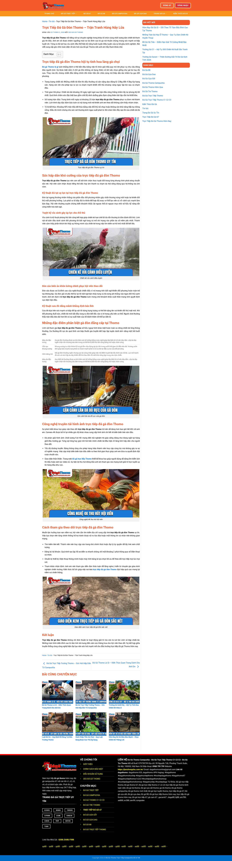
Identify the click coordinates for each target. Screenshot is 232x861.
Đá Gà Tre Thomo (149, 91)
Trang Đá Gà (159, 14)
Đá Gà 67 (87, 14)
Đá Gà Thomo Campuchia (153, 83)
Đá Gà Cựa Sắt (148, 78)
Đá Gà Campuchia (119, 14)
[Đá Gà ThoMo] (54, 5)
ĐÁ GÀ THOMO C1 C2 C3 (93, 800)
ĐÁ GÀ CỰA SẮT (90, 815)
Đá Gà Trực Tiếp (68, 14)
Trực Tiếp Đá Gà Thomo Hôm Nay (156, 121)
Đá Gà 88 (101, 14)
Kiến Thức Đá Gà (180, 14)
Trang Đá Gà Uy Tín (150, 113)
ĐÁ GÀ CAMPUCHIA (91, 795)
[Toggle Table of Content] (57, 54)
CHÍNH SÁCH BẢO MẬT (93, 769)
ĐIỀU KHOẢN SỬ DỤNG (93, 774)
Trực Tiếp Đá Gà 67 (150, 117)
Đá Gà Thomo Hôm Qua (152, 87)
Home (44, 21)
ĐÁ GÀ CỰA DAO (90, 820)
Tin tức (52, 21)
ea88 (124, 846)
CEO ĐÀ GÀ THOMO (91, 779)
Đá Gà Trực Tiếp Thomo (152, 95)
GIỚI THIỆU (88, 764)
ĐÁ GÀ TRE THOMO (91, 805)
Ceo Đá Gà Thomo (75, 32)
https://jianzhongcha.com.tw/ (130, 769)
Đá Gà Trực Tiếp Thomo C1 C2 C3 (156, 100)
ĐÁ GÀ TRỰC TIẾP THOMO (94, 829)
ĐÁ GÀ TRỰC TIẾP (91, 790)
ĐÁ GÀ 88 (87, 824)
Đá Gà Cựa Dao (140, 14)
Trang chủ (49, 14)
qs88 (44, 846)
